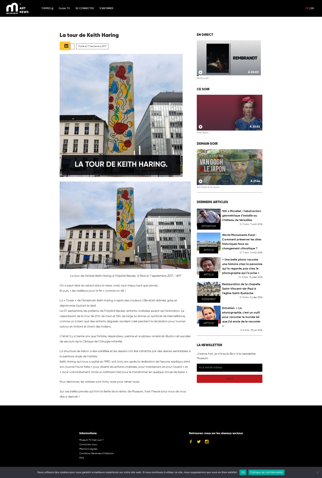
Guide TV (64, 8)
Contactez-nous (88, 444)
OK (243, 472)
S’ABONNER (106, 8)
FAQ (81, 458)
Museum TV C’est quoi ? (91, 440)
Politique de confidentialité (266, 472)
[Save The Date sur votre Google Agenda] (65, 46)
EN (312, 8)
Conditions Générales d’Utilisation (96, 453)
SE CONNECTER (84, 8)
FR (307, 8)
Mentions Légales (88, 449)
